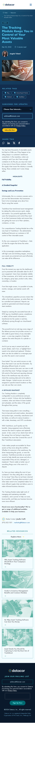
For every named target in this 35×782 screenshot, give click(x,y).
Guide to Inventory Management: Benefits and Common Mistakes (16, 592)
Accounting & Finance (22, 93)
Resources (13, 13)
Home (5, 13)
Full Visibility (6, 179)
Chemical (9, 97)
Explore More (16, 537)
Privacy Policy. (21, 126)
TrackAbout (21, 97)
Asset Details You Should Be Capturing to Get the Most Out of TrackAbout (16, 651)
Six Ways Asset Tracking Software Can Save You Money (16, 621)
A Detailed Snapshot (9, 185)
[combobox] (16, 109)
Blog (8, 93)
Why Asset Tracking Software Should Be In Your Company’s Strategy (14, 562)
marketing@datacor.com (22, 522)
